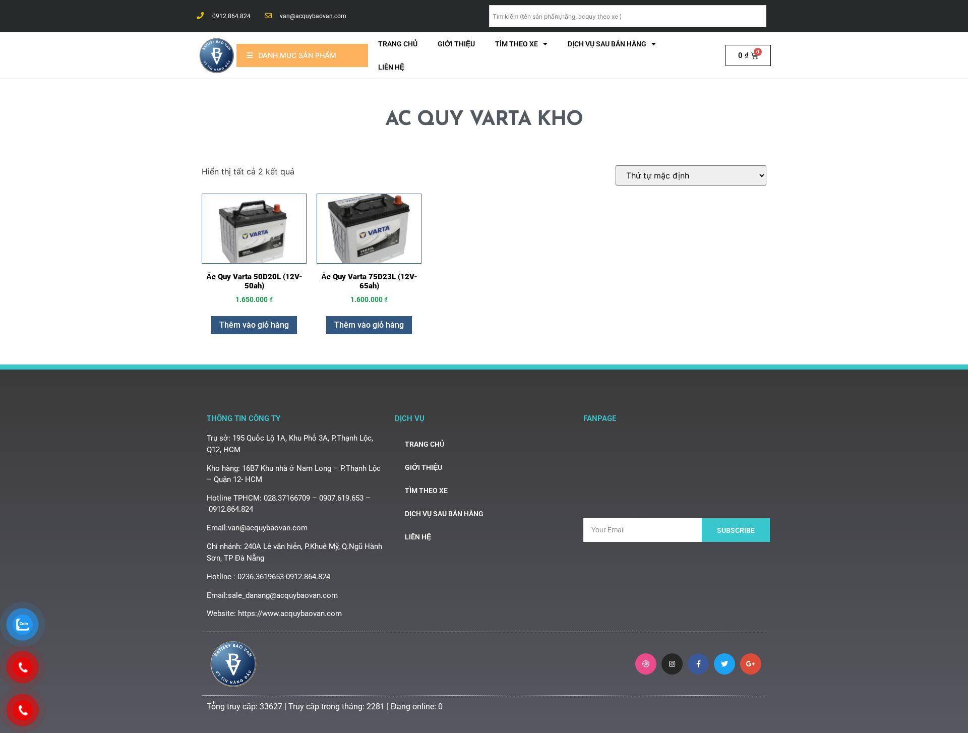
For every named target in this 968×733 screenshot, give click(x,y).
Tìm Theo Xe (516, 44)
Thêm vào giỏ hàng (254, 325)
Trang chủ (397, 44)
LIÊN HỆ (391, 67)
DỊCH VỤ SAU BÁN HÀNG (607, 44)
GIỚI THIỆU (456, 44)
